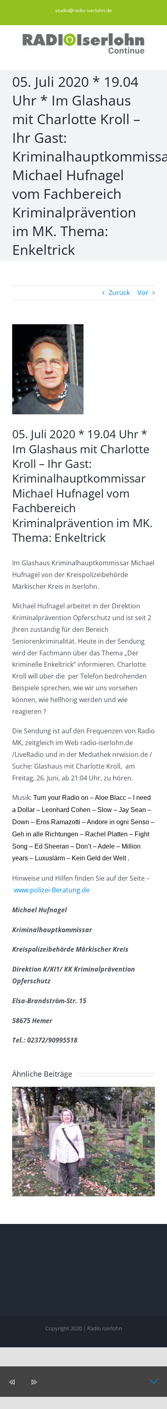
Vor (142, 292)
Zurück (119, 292)
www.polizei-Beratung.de (52, 889)
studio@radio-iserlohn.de (83, 10)
